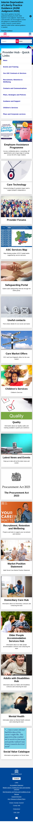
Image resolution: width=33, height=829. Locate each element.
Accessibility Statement (16, 785)
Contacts (16, 778)
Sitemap (16, 794)
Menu (30, 35)
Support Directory (16, 796)
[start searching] (17, 41)
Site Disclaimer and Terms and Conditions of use (16, 792)
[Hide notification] (30, 16)
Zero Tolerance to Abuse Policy (16, 799)
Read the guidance (6, 30)
